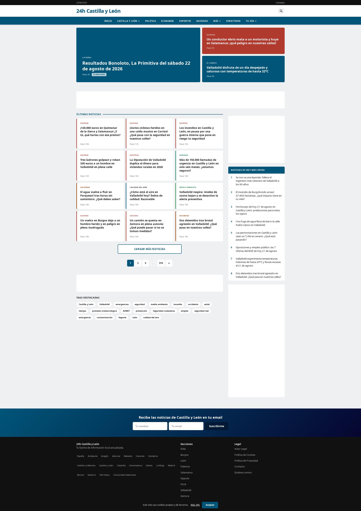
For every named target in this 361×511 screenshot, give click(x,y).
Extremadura (135, 465)
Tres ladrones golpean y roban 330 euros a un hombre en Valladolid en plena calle (100, 163)
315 (161, 263)
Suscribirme (216, 426)
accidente (193, 304)
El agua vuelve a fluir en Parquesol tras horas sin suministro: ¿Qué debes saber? (100, 195)
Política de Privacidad (246, 460)
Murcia (80, 474)
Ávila (183, 448)
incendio (178, 304)
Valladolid (104, 304)
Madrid (171, 465)
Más (215, 21)
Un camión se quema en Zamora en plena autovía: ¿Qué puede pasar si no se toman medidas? (147, 226)
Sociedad (202, 21)
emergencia (85, 317)
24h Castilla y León (98, 11)
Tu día (250, 21)
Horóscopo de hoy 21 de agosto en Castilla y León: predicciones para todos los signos (255, 210)
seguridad (140, 304)
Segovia (122, 317)
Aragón (104, 456)
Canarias (140, 456)
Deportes (185, 21)
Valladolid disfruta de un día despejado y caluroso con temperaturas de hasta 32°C (237, 69)
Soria (183, 484)
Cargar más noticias (149, 249)
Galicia (149, 465)
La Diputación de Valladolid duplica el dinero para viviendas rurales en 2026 (148, 163)
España (80, 456)
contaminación (104, 317)
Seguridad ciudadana (164, 310)
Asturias (116, 456)
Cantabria (153, 456)
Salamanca (186, 472)
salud (207, 304)
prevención (141, 310)
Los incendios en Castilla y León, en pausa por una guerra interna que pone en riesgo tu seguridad (197, 133)
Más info (195, 504)
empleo (184, 310)
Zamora (184, 496)
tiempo (82, 310)
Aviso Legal (240, 448)
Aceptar (210, 504)
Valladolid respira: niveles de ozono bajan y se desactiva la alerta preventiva (198, 195)
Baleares (128, 456)
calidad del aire (151, 317)
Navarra (92, 474)
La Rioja (160, 465)
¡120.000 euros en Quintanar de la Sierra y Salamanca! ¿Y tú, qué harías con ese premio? (100, 131)
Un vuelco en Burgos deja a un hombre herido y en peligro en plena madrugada (100, 224)
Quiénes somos (243, 472)
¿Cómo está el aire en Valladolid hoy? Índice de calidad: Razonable (146, 195)
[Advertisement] (180, 99)
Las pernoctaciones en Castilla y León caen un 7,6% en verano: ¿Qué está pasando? (254, 236)
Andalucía (92, 456)
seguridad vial (201, 310)
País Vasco (104, 474)
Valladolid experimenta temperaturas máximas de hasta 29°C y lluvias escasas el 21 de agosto (256, 262)
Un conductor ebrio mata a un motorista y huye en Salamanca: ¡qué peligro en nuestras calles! (242, 41)
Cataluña (121, 465)
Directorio (233, 21)
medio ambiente (159, 304)
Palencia (185, 466)
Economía (167, 21)
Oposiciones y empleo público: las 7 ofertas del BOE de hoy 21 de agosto (254, 249)
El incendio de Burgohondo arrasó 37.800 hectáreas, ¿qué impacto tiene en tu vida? (256, 195)
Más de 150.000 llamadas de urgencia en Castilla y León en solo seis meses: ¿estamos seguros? (199, 165)
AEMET (126, 310)
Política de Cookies (244, 454)
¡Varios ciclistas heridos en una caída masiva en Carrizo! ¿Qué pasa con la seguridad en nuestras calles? (150, 133)
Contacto (280, 2)
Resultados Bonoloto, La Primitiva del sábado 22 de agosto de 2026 (136, 66)
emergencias (122, 304)
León (134, 317)
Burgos (184, 454)
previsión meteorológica (104, 310)
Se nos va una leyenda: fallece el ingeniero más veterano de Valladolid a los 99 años (255, 181)
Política (150, 21)
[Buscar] (281, 10)
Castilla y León (127, 21)
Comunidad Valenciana (124, 474)
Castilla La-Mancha (86, 465)
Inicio (108, 21)
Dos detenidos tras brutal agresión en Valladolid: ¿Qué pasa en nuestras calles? (198, 224)
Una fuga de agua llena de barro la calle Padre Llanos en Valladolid (255, 223)
